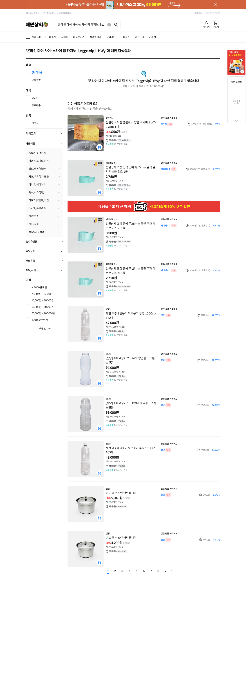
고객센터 (198, 13)
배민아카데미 (65, 13)
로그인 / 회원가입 (212, 13)
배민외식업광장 (32, 13)
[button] (206, 24)
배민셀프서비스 (49, 13)
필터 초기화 (45, 328)
